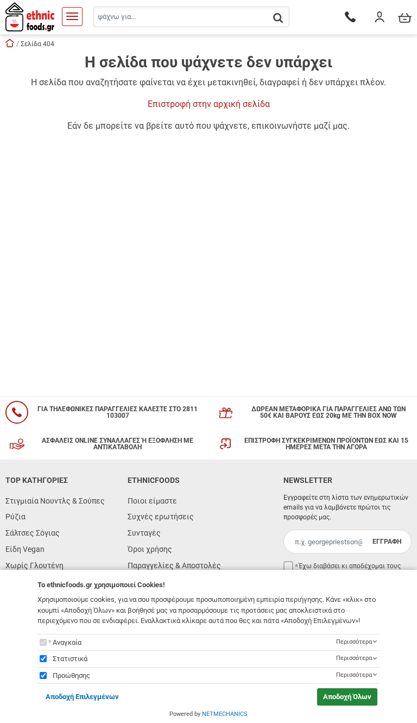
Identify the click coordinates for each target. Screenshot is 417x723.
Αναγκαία (67, 642)
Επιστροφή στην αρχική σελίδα (209, 104)
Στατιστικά (70, 659)
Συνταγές (144, 533)
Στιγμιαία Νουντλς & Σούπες (55, 500)
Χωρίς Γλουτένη (34, 565)
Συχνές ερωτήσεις (161, 516)
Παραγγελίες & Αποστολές (174, 565)
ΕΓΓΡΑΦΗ (386, 541)
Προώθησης (71, 675)
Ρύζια (15, 516)
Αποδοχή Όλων (347, 697)
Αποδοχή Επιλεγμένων (82, 697)
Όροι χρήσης (150, 549)
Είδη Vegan (25, 549)
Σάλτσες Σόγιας (32, 533)
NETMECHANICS (225, 714)
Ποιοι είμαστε (152, 500)
